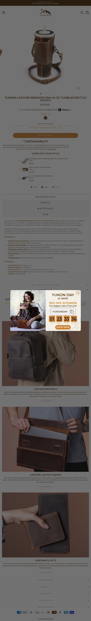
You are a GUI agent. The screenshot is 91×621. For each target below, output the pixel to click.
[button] (63, 312)
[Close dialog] (78, 293)
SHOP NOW (63, 327)
